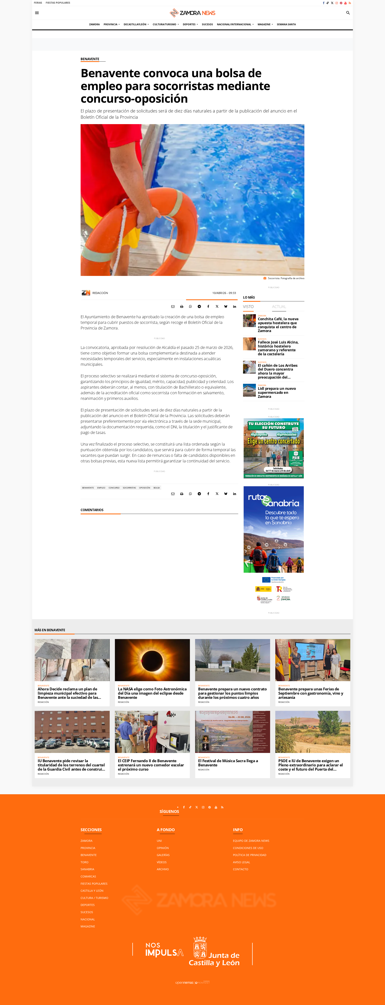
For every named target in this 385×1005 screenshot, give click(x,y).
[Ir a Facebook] (323, 3)
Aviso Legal (241, 862)
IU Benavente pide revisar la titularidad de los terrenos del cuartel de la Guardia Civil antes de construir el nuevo (71, 767)
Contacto (240, 869)
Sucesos (87, 912)
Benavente (90, 59)
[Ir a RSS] (350, 3)
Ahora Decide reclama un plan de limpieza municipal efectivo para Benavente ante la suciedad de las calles (68, 695)
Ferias (38, 2)
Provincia (88, 848)
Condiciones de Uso (248, 848)
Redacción (100, 293)
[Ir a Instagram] (336, 3)
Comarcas (88, 876)
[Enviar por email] (172, 306)
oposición (144, 487)
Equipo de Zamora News (251, 841)
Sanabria (87, 869)
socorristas (129, 487)
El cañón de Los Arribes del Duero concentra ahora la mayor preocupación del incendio (278, 373)
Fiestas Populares (58, 2)
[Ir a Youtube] (345, 3)
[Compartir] (190, 306)
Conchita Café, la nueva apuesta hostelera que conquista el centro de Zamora (278, 324)
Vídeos (162, 862)
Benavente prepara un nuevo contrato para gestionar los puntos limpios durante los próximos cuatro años (232, 693)
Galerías (163, 855)
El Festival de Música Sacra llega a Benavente (228, 763)
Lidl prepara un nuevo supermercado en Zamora (277, 392)
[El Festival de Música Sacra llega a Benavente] (232, 732)
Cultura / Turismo (94, 898)
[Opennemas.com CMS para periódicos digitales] (192, 982)
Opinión (163, 848)
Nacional (88, 919)
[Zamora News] (192, 13)
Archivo (163, 869)
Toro (84, 862)
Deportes (88, 905)
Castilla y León (92, 891)
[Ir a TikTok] (327, 3)
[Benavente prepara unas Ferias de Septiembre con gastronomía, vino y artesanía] (312, 660)
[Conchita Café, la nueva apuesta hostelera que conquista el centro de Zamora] (249, 320)
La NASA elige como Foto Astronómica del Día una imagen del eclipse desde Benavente (152, 693)
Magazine (88, 926)
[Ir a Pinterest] (341, 3)
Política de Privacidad (249, 855)
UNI (159, 841)
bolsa (157, 487)
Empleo (101, 487)
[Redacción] (86, 293)
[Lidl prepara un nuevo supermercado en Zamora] (249, 390)
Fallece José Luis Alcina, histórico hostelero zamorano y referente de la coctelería (278, 348)
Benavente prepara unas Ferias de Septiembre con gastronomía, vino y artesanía (310, 693)
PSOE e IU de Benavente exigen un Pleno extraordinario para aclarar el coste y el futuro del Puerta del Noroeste (310, 767)
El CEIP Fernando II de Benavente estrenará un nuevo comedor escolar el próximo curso (151, 765)
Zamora (86, 841)
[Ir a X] (332, 3)
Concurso (114, 487)
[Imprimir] (181, 306)
